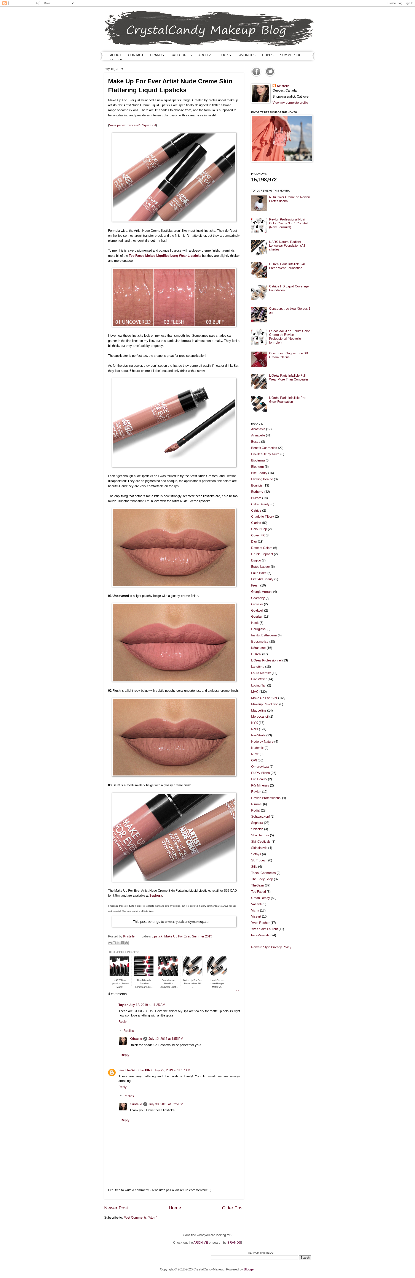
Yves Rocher (260, 922)
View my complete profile (290, 102)
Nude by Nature (262, 741)
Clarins (256, 523)
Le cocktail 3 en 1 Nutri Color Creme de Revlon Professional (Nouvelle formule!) (289, 336)
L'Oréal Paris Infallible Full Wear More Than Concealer (288, 377)
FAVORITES (246, 55)
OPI (254, 760)
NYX (254, 723)
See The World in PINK (135, 1070)
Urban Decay (260, 898)
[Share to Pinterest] (126, 943)
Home (175, 1207)
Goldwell (257, 610)
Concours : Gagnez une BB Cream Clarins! (288, 355)
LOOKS (225, 55)
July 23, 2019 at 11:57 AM (172, 1070)
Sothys (256, 854)
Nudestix (257, 748)
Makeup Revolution (264, 704)
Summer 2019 (202, 936)
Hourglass (258, 629)
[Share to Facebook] (122, 943)
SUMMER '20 (290, 55)
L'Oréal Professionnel (266, 660)
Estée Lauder (260, 566)
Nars (254, 729)
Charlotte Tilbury (262, 516)
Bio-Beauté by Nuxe (265, 454)
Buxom (256, 498)
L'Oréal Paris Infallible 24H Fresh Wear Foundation (287, 266)
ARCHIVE (205, 55)
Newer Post (116, 1207)
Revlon (256, 791)
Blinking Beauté (262, 479)
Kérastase (258, 648)
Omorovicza (260, 766)
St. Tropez (258, 860)
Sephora (257, 823)
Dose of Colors (261, 548)
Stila (254, 866)
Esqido (256, 560)
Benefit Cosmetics (264, 448)
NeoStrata (258, 735)
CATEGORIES (181, 55)
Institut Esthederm (264, 635)
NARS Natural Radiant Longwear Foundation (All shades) (287, 245)
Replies (128, 1030)
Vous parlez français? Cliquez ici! (132, 125)
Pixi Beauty (259, 779)
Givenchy (258, 598)
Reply (122, 1021)
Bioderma (258, 460)
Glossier (257, 604)
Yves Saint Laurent (264, 929)
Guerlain (257, 616)
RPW (237, 990)
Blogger (249, 1269)
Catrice (256, 510)
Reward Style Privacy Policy (271, 947)
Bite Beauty (259, 473)
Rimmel (256, 804)
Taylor (123, 1005)
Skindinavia (259, 848)
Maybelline (258, 710)
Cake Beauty (260, 504)
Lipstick (157, 936)
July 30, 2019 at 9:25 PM (165, 1104)
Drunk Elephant (262, 554)
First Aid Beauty (262, 579)
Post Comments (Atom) (140, 1217)
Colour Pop (259, 529)
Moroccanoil (259, 716)
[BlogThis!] (114, 943)
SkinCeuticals (261, 841)
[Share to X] (118, 943)
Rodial (255, 810)
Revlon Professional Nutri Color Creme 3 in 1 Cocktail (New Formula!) (288, 223)
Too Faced (258, 891)
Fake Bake (259, 573)
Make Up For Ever (177, 936)
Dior (254, 541)
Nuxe (255, 754)
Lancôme (257, 666)
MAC (255, 691)
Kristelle (135, 1038)
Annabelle (258, 435)
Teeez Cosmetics (263, 873)
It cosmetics (259, 641)
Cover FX (258, 535)
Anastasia (258, 429)
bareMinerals (260, 935)
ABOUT (115, 55)
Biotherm (257, 466)
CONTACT (136, 55)
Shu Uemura (260, 835)
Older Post (233, 1207)
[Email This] (110, 943)
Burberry (257, 491)
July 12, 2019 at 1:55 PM (165, 1038)
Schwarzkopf (260, 816)
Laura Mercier (261, 673)
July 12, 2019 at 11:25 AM (147, 1005)
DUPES (267, 55)
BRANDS (157, 55)
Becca (255, 441)
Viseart (256, 916)
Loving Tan (258, 685)
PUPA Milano (260, 773)
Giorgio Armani (261, 591)
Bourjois (257, 485)
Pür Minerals (260, 785)
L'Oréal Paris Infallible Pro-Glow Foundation (287, 399)
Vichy (255, 910)
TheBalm (257, 885)
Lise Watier (259, 679)
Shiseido (257, 829)
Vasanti (256, 904)
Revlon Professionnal (266, 798)
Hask (255, 623)
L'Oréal (256, 654)
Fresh (255, 585)
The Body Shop (262, 879)
